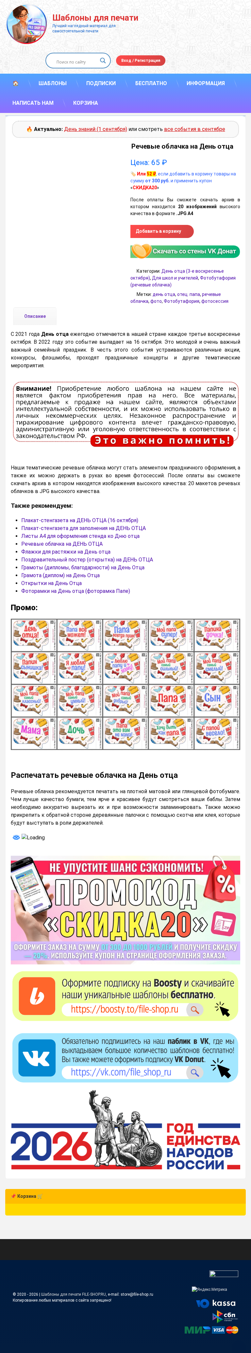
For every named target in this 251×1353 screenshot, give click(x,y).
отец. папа (188, 294)
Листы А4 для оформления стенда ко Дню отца (80, 536)
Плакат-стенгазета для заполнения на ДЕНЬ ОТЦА (83, 528)
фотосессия (214, 301)
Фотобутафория (181, 301)
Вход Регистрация (140, 60)
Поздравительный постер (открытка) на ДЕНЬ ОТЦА (87, 560)
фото (156, 301)
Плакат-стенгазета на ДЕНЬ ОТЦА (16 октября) (79, 520)
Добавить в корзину (158, 231)
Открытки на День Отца (51, 583)
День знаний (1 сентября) (95, 129)
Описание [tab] (35, 316)
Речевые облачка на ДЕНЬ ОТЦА (62, 544)
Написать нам (33, 103)
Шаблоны (53, 83)
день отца (164, 294)
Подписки (101, 83)
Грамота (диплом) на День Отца (60, 575)
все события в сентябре (194, 129)
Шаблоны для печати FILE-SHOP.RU (73, 1294)
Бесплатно (151, 83)
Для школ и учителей (175, 278)
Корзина (85, 103)
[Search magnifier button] (103, 60)
